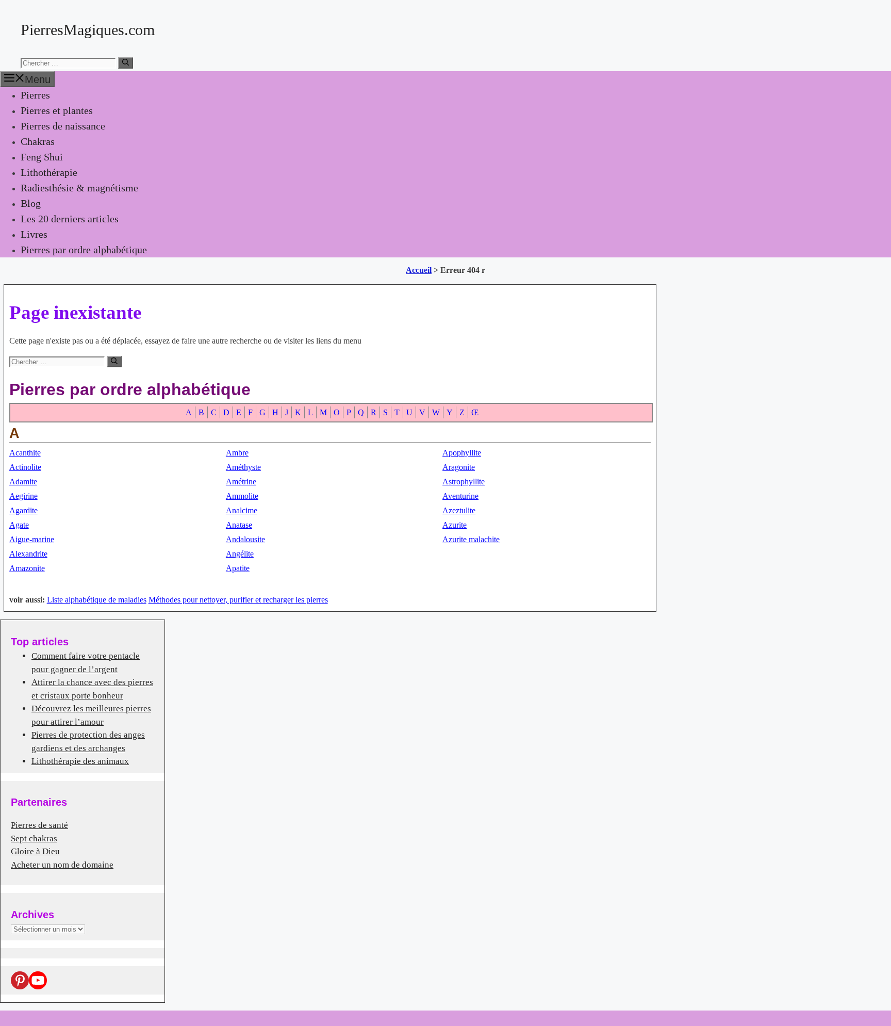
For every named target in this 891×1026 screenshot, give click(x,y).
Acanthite (25, 452)
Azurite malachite (471, 539)
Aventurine (460, 496)
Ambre (237, 452)
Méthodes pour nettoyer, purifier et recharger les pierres (238, 599)
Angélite (240, 553)
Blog (31, 203)
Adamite (23, 481)
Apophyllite (461, 452)
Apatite (238, 568)
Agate (19, 524)
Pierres (35, 95)
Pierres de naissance (63, 126)
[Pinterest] (20, 980)
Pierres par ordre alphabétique (84, 249)
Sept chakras (34, 838)
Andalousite (245, 539)
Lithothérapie (49, 172)
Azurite (454, 524)
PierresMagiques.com (88, 29)
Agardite (23, 510)
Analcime (241, 510)
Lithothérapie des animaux (80, 761)
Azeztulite (458, 510)
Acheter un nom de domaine (62, 865)
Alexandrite (28, 553)
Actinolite (25, 467)
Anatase (239, 524)
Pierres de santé (39, 825)
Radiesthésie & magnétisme (79, 187)
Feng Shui (42, 156)
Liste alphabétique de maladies (96, 599)
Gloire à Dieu (35, 851)
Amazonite (27, 568)
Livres (34, 234)
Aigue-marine (31, 539)
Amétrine (241, 481)
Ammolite (242, 496)
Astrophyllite (463, 481)
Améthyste (243, 467)
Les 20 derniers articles (70, 218)
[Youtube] (38, 980)
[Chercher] (125, 63)
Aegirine (23, 496)
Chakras (38, 141)
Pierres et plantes (57, 110)
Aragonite (458, 467)
